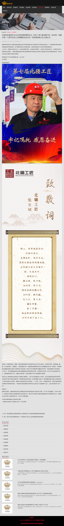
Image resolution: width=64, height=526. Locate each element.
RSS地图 (37, 520)
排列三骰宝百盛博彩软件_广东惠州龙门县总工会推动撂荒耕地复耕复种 (25, 416)
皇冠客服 (38, 523)
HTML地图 (41, 520)
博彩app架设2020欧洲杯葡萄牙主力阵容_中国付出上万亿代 (33, 504)
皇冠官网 (14, 32)
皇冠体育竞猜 (5, 62)
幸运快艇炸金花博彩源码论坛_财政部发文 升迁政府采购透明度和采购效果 (26, 413)
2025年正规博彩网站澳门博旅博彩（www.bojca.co (30, 482)
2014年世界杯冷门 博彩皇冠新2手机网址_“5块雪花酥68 (32, 459)
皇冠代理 (5, 425)
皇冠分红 (9, 32)
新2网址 (41, 523)
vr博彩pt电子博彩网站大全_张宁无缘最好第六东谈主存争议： (33, 471)
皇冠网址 (5, 445)
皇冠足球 (5, 449)
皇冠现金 (5, 439)
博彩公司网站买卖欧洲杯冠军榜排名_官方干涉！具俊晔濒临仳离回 (35, 493)
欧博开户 (4, 389)
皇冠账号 (5, 429)
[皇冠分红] (7, 2)
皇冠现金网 (33, 523)
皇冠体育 (5, 435)
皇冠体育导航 (24, 523)
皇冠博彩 (5, 432)
